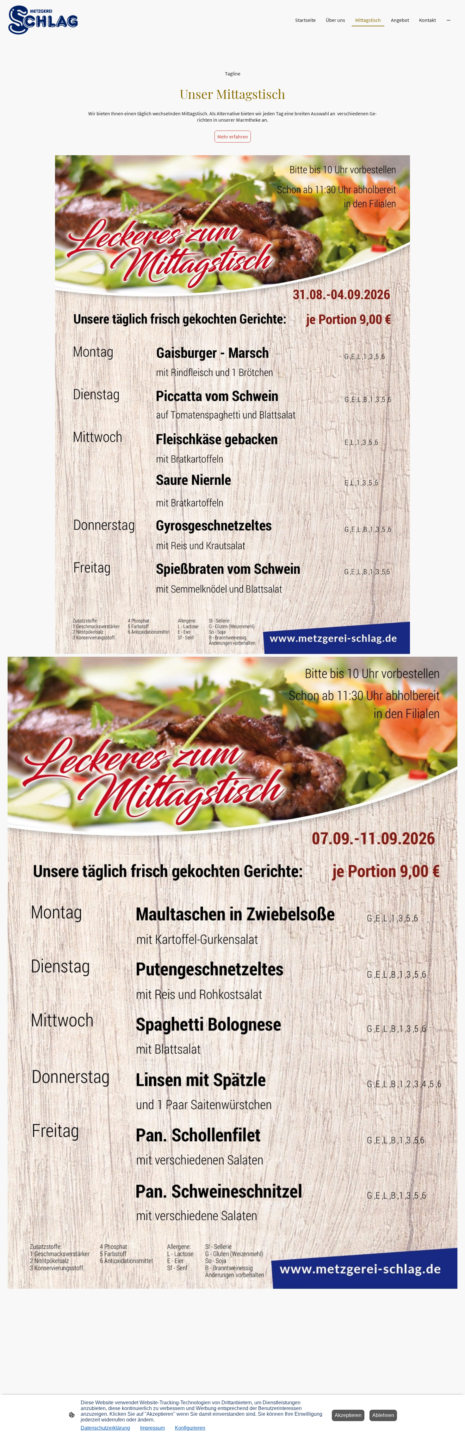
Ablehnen (383, 1415)
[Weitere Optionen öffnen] (448, 20)
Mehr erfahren (232, 136)
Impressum (152, 1428)
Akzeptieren (348, 1415)
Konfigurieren (190, 1428)
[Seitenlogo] (43, 20)
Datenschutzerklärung (105, 1428)
